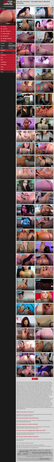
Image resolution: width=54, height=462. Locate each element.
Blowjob (3, 45)
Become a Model (7, 38)
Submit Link (47, 450)
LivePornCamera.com (23, 451)
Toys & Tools (12, 45)
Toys (2, 71)
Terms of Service (33, 450)
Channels (5, 36)
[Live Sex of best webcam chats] (8, 5)
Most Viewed (6, 33)
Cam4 (50, 452)
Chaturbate (35, 452)
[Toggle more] (52, 5)
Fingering (11, 48)
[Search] (1, 8)
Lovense (3, 43)
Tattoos (10, 43)
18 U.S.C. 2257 (22, 450)
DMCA (27, 450)
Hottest (5, 29)
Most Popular (6, 31)
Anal (2, 48)
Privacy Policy (41, 450)
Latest (4, 26)
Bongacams (25, 454)
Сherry (19, 454)
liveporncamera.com (44, 458)
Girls (2, 52)
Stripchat (40, 452)
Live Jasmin (45, 452)
